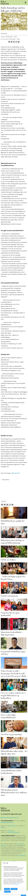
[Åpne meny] (25, 2)
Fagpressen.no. (16, 883)
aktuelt (4, 501)
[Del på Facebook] (9, 42)
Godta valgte (14, 888)
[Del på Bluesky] (19, 42)
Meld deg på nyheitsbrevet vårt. (10, 817)
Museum (3, 827)
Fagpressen (10, 830)
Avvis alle (7, 888)
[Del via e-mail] (14, 42)
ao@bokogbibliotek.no (7, 822)
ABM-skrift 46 (16, 473)
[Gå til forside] (11, 2)
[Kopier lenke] (16, 42)
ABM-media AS (11, 826)
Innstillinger (23, 895)
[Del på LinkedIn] (11, 42)
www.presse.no (21, 855)
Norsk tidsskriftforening (13, 832)
